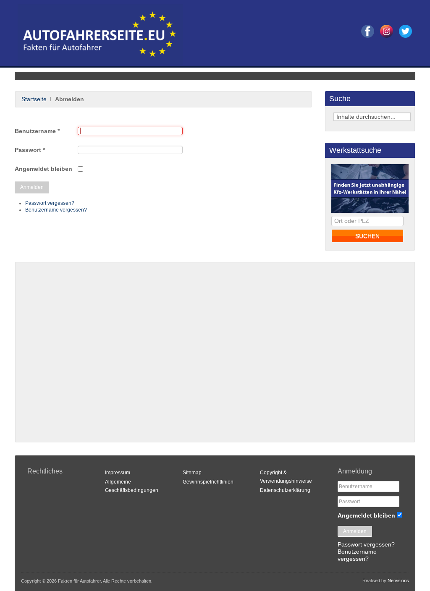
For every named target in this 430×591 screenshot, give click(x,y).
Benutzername (37, 131)
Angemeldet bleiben (43, 168)
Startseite (34, 99)
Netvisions (398, 580)
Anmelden (32, 187)
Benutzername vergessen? (56, 210)
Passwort (30, 149)
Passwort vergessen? (49, 203)
